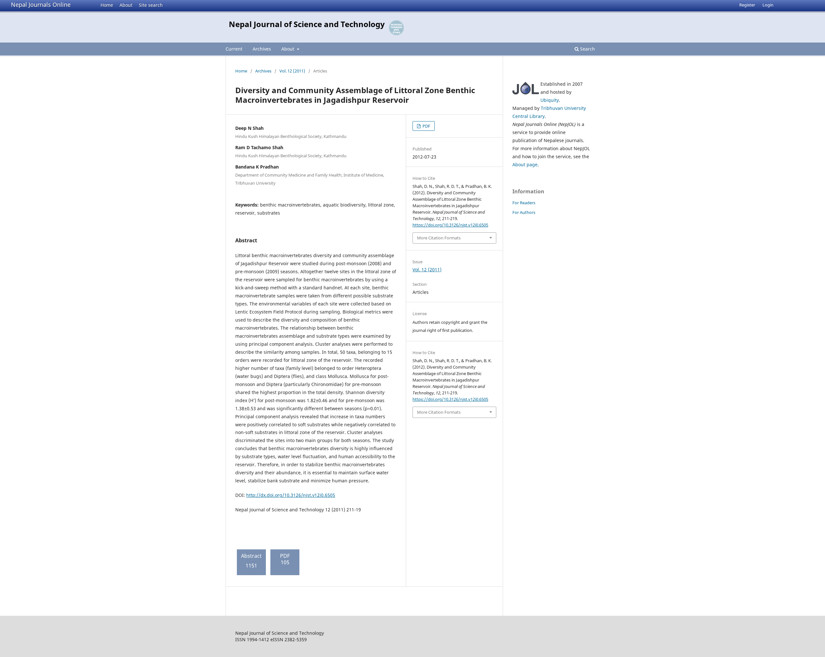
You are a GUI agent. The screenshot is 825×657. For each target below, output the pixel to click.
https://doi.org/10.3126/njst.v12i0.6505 (450, 225)
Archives (262, 49)
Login (767, 5)
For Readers (523, 203)
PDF (426, 126)
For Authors (523, 212)
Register (747, 5)
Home (107, 5)
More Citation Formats (439, 238)
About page (525, 164)
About (126, 5)
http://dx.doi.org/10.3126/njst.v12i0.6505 (290, 495)
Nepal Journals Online (41, 4)
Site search (151, 5)
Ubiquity (549, 100)
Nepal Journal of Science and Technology (307, 24)
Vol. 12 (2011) (292, 71)
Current (234, 49)
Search (587, 49)
